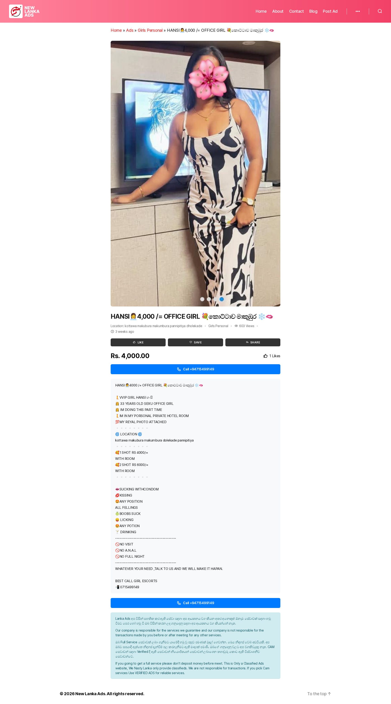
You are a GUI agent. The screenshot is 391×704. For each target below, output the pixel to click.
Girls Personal (150, 30)
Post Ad (330, 11)
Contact (296, 11)
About (278, 11)
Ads (129, 30)
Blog (313, 11)
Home (261, 11)
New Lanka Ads (90, 693)
